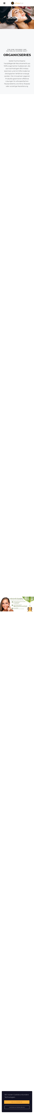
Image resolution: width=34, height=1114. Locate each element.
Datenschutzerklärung (17, 1107)
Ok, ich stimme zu (16, 1102)
